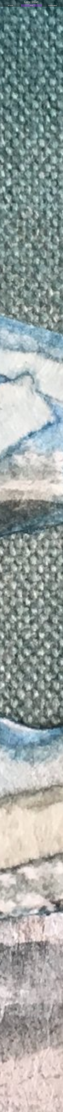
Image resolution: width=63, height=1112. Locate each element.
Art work (10, 5)
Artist (31, 5)
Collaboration (52, 5)
